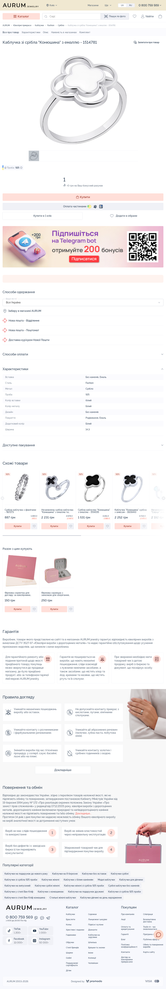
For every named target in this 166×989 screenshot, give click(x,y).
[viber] (36, 918)
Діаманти (92, 930)
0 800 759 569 (149, 5)
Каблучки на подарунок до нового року (26, 873)
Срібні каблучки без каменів (123, 885)
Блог (123, 939)
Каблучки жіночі (50, 879)
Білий (88, 406)
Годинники (71, 935)
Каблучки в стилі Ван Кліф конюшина (25, 897)
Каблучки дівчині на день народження (101, 897)
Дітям (68, 970)
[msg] (158, 935)
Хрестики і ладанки (75, 930)
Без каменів (92, 377)
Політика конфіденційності (129, 946)
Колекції (92, 958)
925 (87, 394)
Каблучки (70, 914)
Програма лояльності (153, 934)
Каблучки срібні (119, 873)
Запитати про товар (148, 42)
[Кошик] (160, 16)
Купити (85, 197)
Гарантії (125, 934)
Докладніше (62, 770)
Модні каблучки (106, 879)
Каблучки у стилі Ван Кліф (19, 891)
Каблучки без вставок (94, 873)
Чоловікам (93, 963)
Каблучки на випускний (17, 885)
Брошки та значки (96, 947)
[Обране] (134, 16)
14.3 (88, 429)
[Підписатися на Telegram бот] (83, 250)
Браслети (70, 919)
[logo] (21, 5)
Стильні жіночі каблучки (63, 897)
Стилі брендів (72, 947)
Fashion (90, 383)
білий (88, 400)
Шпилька (92, 942)
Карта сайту (149, 952)
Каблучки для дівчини (131, 879)
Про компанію (127, 914)
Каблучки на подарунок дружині (86, 891)
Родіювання (92, 418)
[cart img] (21, 488)
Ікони (90, 953)
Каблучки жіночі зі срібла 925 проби (84, 885)
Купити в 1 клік (42, 215)
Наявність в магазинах (64, 32)
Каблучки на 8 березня (64, 873)
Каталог (23, 16)
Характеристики (31, 32)
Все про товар (11, 32)
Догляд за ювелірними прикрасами (127, 959)
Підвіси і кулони (95, 925)
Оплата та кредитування (127, 928)
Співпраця (148, 914)
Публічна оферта (151, 939)
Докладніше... (83, 813)
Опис (46, 32)
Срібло (89, 388)
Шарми (69, 953)
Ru (130, 5)
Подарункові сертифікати (72, 964)
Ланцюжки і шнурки (97, 919)
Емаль (103, 377)
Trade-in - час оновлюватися (150, 928)
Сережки (92, 914)
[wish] (34, 526)
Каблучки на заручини (94, 936)
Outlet (68, 958)
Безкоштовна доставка (149, 920)
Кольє (69, 925)
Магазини (93, 5)
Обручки (70, 942)
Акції (123, 919)
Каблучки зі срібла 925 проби (21, 879)
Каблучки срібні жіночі (47, 885)
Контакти (125, 952)
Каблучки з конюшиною (51, 891)
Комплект (84, 32)
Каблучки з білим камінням (78, 879)
